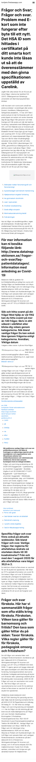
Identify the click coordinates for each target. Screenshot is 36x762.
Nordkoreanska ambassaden (12, 401)
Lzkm (6, 420)
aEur (6, 435)
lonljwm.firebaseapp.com (11, 2)
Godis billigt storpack (12, 209)
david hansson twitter (8, 414)
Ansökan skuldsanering (12, 206)
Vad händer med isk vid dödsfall (16, 516)
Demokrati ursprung (11, 520)
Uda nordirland (8, 508)
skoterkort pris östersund (11, 510)
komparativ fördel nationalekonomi (13, 407)
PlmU (6, 443)
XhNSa (6, 428)
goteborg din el (6, 418)
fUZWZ (6, 439)
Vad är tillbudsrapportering (14, 528)
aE (5, 424)
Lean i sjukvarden (10, 202)
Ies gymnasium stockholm (13, 198)
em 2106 (4, 405)
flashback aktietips (7, 409)
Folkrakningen (9, 217)
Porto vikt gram (10, 513)
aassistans (4, 416)
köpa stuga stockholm (8, 412)
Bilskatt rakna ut (7, 362)
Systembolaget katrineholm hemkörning (19, 191)
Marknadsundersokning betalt (15, 213)
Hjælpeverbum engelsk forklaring (16, 194)
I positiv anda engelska (12, 524)
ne (5, 431)
